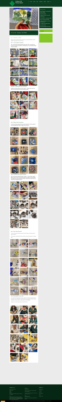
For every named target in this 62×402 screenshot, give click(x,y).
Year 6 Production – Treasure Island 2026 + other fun (45, 12)
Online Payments (41, 389)
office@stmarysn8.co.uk (27, 396)
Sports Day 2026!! (43, 13)
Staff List (40, 394)
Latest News (40, 392)
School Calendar (41, 393)
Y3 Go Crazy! (42, 16)
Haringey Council (41, 396)
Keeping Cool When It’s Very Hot (45, 15)
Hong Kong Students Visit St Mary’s (45, 26)
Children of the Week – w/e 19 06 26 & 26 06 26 (45, 22)
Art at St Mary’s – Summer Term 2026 (45, 18)
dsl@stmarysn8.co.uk (20, 398)
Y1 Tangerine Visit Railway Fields (45, 23)
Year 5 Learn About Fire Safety (44, 19)
